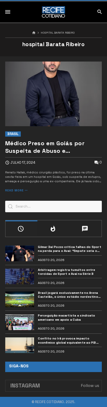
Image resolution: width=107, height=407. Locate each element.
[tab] (21, 228)
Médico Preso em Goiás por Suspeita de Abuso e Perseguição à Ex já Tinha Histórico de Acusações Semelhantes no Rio (44, 147)
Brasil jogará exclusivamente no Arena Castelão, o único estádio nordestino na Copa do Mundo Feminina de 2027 (68, 295)
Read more (14, 190)
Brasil (13, 134)
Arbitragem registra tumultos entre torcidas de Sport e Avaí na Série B (66, 272)
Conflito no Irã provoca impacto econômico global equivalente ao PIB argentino (67, 340)
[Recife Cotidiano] (53, 12)
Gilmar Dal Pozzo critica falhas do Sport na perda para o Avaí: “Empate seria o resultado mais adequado (69, 249)
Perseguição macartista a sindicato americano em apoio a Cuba (66, 317)
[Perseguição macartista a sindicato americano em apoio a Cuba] (19, 322)
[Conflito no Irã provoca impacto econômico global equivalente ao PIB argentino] (19, 345)
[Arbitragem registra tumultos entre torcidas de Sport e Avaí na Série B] (19, 276)
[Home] (34, 33)
